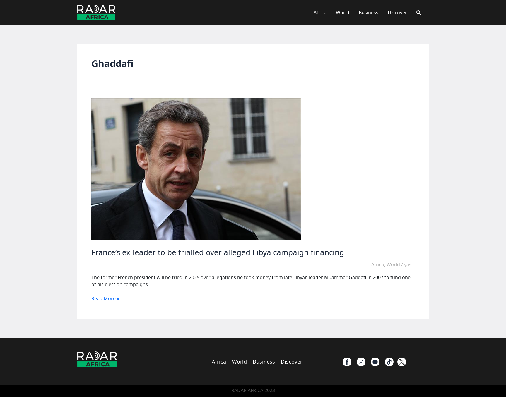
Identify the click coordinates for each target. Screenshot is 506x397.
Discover (397, 12)
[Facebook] (347, 362)
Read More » (105, 298)
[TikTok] (389, 362)
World (342, 12)
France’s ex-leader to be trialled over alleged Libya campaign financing (217, 252)
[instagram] (361, 362)
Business (368, 12)
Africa (320, 12)
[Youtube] (375, 362)
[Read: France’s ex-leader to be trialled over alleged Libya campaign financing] (196, 169)
